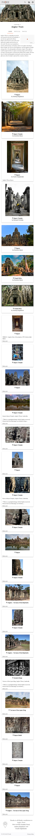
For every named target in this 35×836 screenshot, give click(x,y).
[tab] (10, 31)
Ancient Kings (18, 678)
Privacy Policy (30, 834)
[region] (27, 39)
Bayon (18, 95)
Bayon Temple (18, 134)
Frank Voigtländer (18, 177)
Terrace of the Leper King (18, 710)
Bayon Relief (18, 735)
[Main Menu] (5, 2)
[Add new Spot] (29, 2)
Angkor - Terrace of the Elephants (18, 603)
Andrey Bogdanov (18, 96)
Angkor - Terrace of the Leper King (18, 810)
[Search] (25, 2)
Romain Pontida (18, 220)
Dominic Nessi (18, 136)
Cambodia (16, 24)
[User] (33, 2)
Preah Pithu (18, 278)
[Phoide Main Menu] (5, 2)
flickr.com (5, 341)
